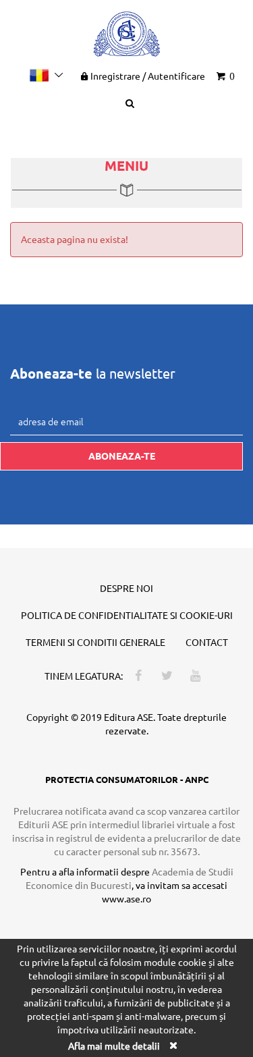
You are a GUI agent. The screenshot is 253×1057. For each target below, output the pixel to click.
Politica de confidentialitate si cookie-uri (127, 615)
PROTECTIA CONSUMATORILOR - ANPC (126, 779)
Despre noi (126, 588)
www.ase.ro (126, 898)
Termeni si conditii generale (95, 642)
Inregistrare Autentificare (147, 76)
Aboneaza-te (121, 456)
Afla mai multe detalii (114, 1045)
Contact (207, 642)
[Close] (173, 1045)
